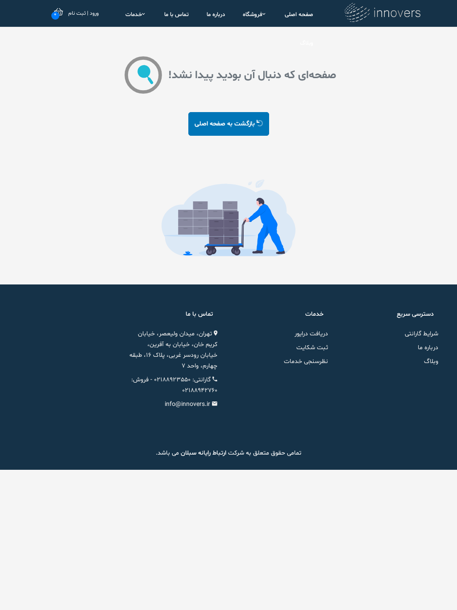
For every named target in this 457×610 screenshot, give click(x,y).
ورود (93, 13)
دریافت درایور (311, 334)
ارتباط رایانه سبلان (202, 453)
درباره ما (216, 15)
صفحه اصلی (299, 15)
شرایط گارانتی (421, 334)
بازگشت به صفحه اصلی (226, 124)
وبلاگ (306, 43)
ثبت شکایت (312, 347)
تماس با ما (176, 15)
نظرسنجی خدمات (306, 361)
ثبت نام (77, 13)
